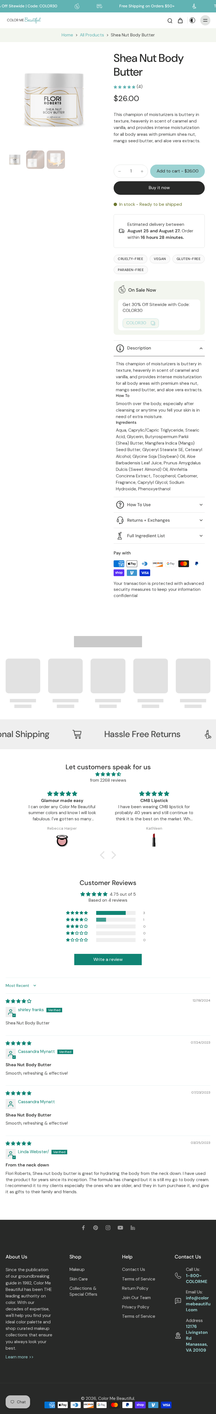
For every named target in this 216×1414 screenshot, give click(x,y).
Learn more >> (19, 1357)
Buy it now (159, 188)
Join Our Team (136, 1298)
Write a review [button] (108, 959)
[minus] (119, 171)
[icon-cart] (180, 20)
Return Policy (135, 1288)
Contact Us (133, 1269)
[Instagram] (108, 1227)
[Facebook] (83, 1227)
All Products (92, 35)
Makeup (77, 1269)
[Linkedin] (133, 1227)
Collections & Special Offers (83, 1291)
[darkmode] (192, 20)
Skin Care (78, 1279)
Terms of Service (138, 1279)
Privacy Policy (135, 1307)
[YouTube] (120, 1227)
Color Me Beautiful (116, 1398)
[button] (177, 171)
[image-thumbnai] (15, 159)
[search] (170, 20)
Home (67, 35)
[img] (108, 774)
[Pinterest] (95, 1227)
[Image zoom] (54, 99)
